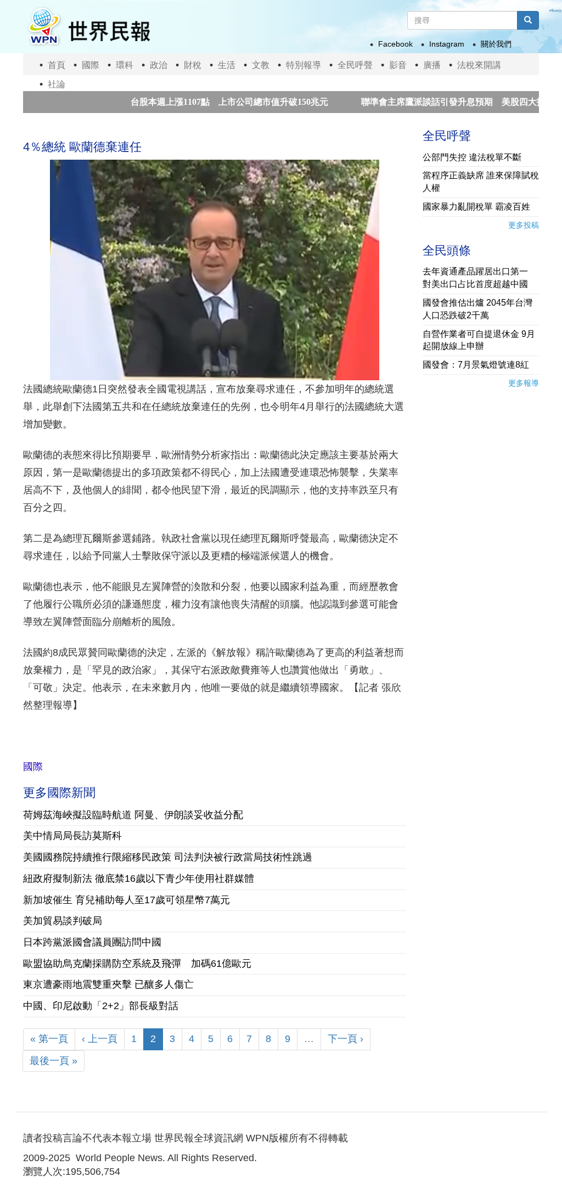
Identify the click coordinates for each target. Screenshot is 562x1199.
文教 (260, 65)
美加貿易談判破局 (62, 920)
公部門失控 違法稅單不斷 (472, 157)
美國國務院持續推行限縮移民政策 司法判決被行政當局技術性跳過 (167, 857)
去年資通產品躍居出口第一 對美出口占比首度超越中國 (480, 278)
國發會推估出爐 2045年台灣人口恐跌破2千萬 (477, 309)
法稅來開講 (479, 65)
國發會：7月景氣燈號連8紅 (476, 364)
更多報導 (523, 383)
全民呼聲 (355, 65)
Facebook (395, 44)
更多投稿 (523, 225)
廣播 (432, 65)
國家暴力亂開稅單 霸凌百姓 (476, 206)
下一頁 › (345, 1038)
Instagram (446, 44)
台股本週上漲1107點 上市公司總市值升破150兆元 (201, 101)
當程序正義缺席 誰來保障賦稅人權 (481, 182)
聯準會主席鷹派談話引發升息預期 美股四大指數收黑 (438, 101)
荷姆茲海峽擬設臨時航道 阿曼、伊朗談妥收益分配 (133, 814)
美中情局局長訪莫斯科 (72, 835)
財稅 (192, 65)
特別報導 (303, 65)
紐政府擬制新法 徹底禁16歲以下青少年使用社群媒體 (138, 878)
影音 (398, 65)
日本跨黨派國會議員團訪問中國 (92, 942)
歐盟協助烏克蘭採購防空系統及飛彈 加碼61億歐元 (137, 963)
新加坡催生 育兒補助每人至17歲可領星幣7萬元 (126, 899)
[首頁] (88, 26)
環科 (124, 65)
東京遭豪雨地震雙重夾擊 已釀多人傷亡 (108, 984)
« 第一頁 (49, 1038)
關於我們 (496, 44)
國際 (90, 65)
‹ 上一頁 (99, 1038)
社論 (56, 84)
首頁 (56, 65)
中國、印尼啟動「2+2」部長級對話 (100, 1005)
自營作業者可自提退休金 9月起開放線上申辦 (479, 340)
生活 (226, 65)
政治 (158, 65)
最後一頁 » (53, 1060)
